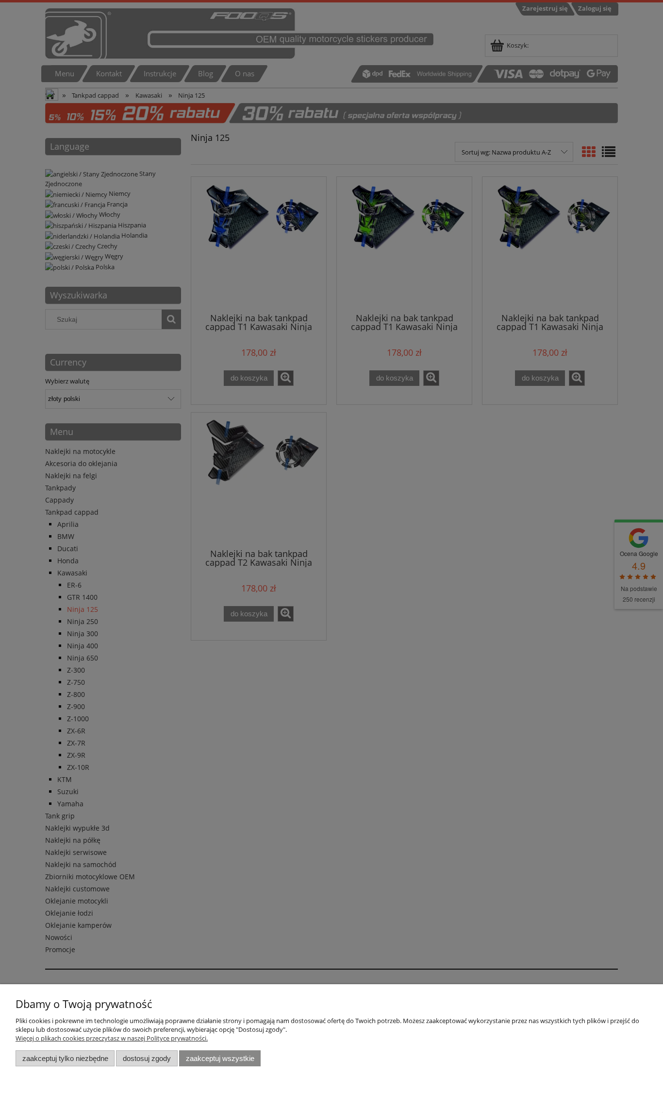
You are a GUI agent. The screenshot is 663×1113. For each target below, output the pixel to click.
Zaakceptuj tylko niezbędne (65, 1058)
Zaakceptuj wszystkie (220, 1058)
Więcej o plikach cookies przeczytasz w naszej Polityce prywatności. (112, 1038)
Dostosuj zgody (147, 1058)
